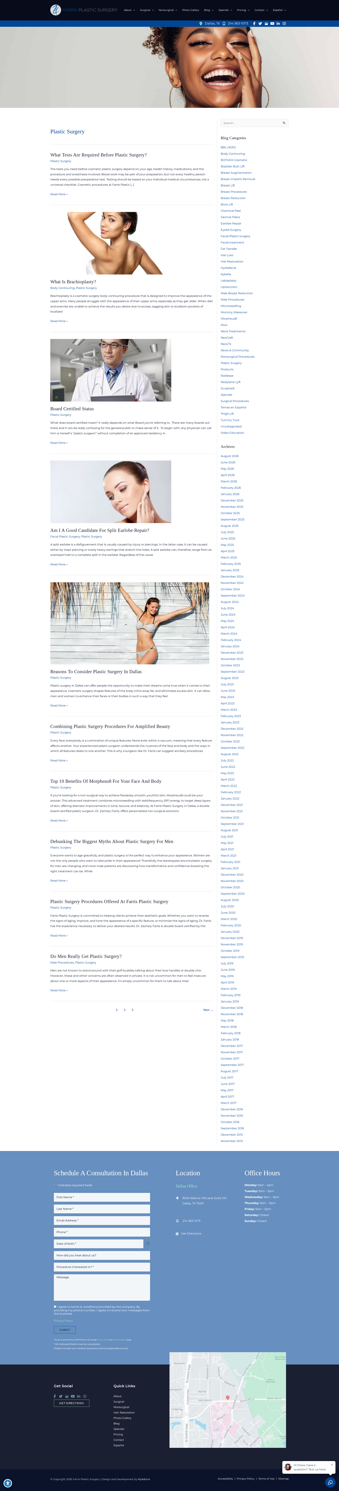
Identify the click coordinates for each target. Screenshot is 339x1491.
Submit (64, 1329)
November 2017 (232, 1052)
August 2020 (230, 900)
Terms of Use (266, 1478)
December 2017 (232, 1046)
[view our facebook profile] (254, 23)
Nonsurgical (121, 1407)
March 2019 (229, 988)
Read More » (59, 194)
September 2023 (232, 671)
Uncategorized (231, 426)
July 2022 (227, 760)
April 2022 (227, 779)
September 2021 (232, 824)
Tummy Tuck (230, 420)
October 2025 (230, 513)
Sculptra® (228, 388)
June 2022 (228, 766)
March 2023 (229, 709)
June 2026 (228, 462)
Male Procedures (62, 962)
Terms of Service (119, 1340)
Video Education (232, 432)
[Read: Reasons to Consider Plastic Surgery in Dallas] (129, 623)
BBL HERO (228, 147)
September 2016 (232, 1128)
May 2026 (227, 468)
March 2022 (229, 786)
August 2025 (230, 525)
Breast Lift (228, 185)
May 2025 (227, 545)
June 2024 (228, 614)
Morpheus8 (229, 318)
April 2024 (228, 627)
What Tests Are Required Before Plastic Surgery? (98, 155)
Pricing (118, 1434)
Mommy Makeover (234, 312)
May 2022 (227, 773)
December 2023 (232, 652)
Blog (117, 1423)
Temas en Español (233, 407)
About (118, 1396)
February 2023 (231, 716)
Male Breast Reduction (237, 293)
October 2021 (230, 817)
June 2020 (228, 912)
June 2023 (228, 690)
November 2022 (232, 735)
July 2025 (227, 532)
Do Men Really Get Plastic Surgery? (86, 956)
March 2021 (228, 855)
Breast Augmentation (236, 172)
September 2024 (233, 595)
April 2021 (227, 849)
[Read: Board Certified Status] (110, 370)
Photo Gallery (122, 1418)
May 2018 (227, 1020)
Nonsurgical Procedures (238, 356)
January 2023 (230, 722)
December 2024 (232, 576)
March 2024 (229, 633)
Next (208, 1010)
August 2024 (230, 602)
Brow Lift (227, 204)
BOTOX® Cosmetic (234, 160)
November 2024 (232, 583)
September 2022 (232, 747)
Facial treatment (232, 242)
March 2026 (229, 481)
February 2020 (231, 925)
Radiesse (227, 375)
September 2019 (232, 957)
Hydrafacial (228, 268)
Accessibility (225, 1478)
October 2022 (230, 741)
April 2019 (227, 982)
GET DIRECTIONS (71, 1403)
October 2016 (230, 1122)
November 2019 (232, 944)
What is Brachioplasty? (73, 281)
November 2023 (232, 659)
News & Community (235, 350)
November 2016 (232, 1115)
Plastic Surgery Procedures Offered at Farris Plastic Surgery (109, 901)
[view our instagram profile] (284, 23)
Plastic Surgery (60, 161)
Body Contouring (62, 288)
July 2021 (227, 836)
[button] (133, 10)
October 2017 (230, 1058)
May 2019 (227, 976)
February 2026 (231, 487)
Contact (119, 1439)
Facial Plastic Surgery (65, 536)
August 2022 (230, 754)
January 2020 (230, 931)
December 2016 (232, 1109)
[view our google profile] (266, 23)
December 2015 (232, 1134)
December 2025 (232, 500)
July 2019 (227, 963)
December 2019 (232, 938)
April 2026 (228, 475)
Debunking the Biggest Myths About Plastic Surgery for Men (111, 841)
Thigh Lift (227, 413)
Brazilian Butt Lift (233, 166)
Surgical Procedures (235, 401)
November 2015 (232, 1141)
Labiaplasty (228, 280)
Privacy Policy (63, 1320)
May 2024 (227, 621)
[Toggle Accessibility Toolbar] (8, 1483)
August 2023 (230, 678)
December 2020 (232, 874)
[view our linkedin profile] (278, 23)
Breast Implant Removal (238, 179)
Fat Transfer (229, 249)
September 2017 (232, 1065)
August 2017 (229, 1071)
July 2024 (227, 608)
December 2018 (232, 1008)
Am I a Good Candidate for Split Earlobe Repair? (99, 530)
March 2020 (229, 919)
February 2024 (231, 640)
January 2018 (230, 1039)
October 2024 (230, 589)
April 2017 (227, 1096)
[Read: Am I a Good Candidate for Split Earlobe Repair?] (110, 491)
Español (119, 1445)
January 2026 (230, 494)
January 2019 (230, 1001)
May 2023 (227, 697)
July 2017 (227, 1077)
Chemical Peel (231, 210)
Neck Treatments (233, 331)
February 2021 (230, 862)
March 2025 (229, 557)
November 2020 (232, 881)
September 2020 (233, 893)
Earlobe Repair (231, 223)
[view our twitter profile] (260, 23)
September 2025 (232, 519)
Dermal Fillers (230, 217)
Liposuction (229, 287)
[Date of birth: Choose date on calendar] (148, 1244)
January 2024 (230, 646)
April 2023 (227, 703)
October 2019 (230, 950)
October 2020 (230, 887)
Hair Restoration (232, 261)
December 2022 (232, 728)
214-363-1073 (191, 1221)
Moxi (224, 325)
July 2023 (227, 684)
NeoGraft (227, 337)
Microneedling (231, 306)
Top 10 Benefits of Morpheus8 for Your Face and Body (106, 781)
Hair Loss (227, 255)
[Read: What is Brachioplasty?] (110, 243)
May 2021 (227, 843)
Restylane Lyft (231, 382)
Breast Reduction (233, 198)
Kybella (226, 274)
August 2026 (230, 456)
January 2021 (230, 868)
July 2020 (227, 906)
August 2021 (229, 830)
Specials (226, 394)
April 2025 (227, 551)
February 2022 (231, 792)
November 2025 (232, 506)
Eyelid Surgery (231, 229)
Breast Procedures (234, 191)
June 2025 (228, 538)
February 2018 (230, 1033)
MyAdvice (143, 1479)
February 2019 (230, 995)
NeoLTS (226, 344)
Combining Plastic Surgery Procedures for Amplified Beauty (110, 726)
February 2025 (231, 564)
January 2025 (230, 570)
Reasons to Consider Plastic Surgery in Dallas (96, 671)
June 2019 (228, 969)
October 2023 (230, 665)
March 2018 (229, 1027)
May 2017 (227, 1090)
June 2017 (228, 1084)
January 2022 (230, 798)
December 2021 (232, 805)
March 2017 (228, 1103)
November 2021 (232, 811)
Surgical (119, 1401)
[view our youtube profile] (272, 23)
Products (227, 369)
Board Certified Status (72, 408)
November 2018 (232, 1014)
